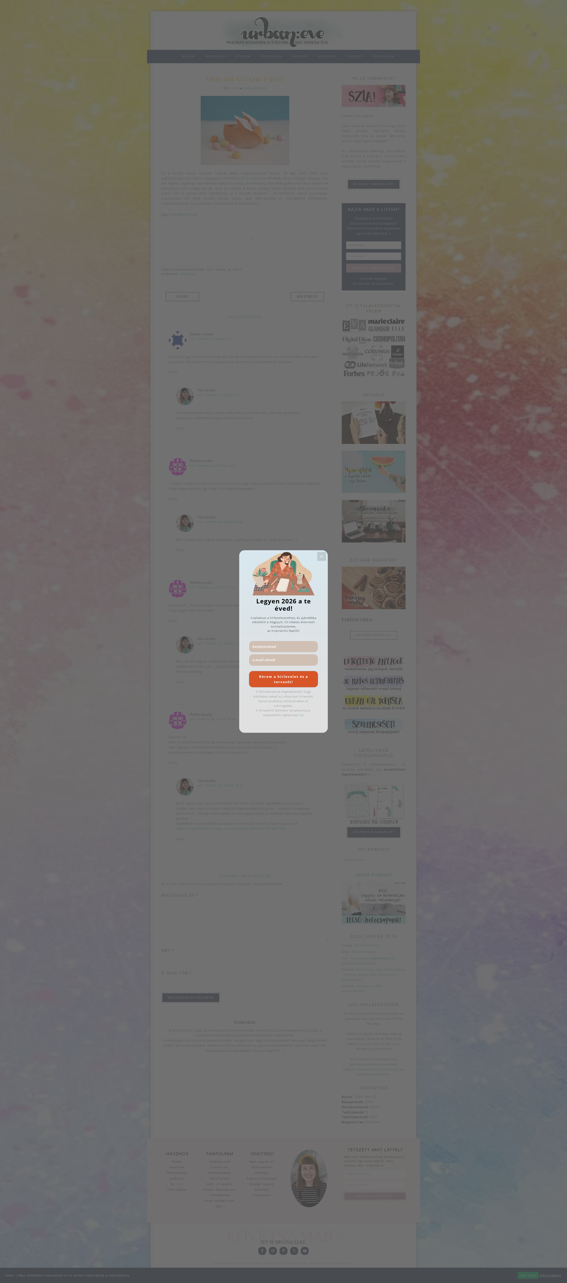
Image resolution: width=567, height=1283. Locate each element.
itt (301, 715)
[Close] (321, 556)
